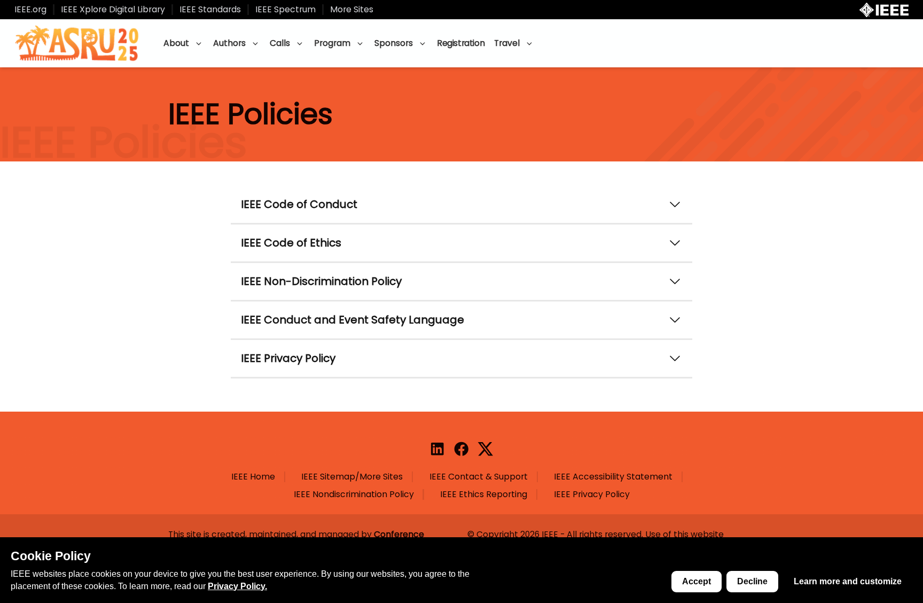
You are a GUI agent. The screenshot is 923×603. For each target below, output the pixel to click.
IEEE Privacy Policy (592, 494)
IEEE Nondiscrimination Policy (354, 494)
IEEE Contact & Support (478, 476)
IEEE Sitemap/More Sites (352, 476)
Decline (752, 581)
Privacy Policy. (237, 586)
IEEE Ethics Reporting (483, 494)
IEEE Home (253, 476)
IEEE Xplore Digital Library (113, 9)
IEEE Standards (210, 9)
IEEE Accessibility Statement (613, 476)
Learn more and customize (848, 581)
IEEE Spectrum (285, 9)
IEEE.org (30, 9)
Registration (460, 43)
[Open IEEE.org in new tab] (884, 10)
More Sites (351, 9)
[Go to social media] (437, 449)
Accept (696, 581)
